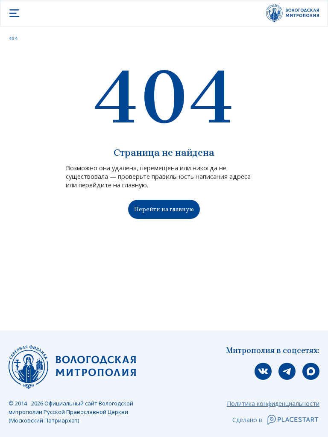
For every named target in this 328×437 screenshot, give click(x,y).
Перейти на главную (164, 209)
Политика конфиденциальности (273, 403)
